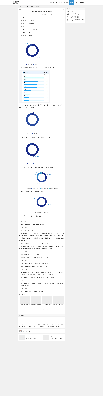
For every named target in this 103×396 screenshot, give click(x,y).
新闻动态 (66, 2)
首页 (51, 2)
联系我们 (82, 2)
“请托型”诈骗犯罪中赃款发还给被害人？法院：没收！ (41, 326)
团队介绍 (55, 2)
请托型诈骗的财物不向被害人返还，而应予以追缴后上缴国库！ (58, 306)
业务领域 (60, 2)
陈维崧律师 (16, 2)
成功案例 (76, 2)
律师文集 (71, 2)
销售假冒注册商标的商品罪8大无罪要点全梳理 (23, 326)
